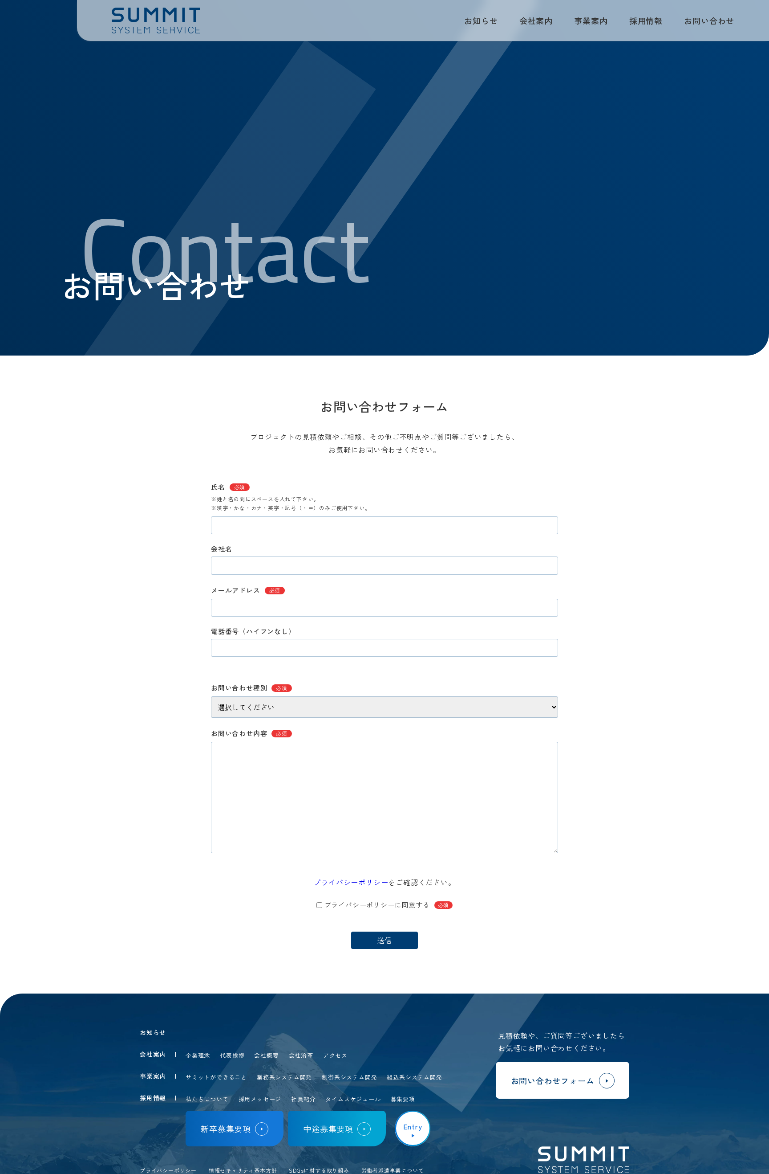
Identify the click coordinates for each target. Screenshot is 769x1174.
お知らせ (481, 20)
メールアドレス (245, 590)
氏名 (228, 487)
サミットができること (216, 1077)
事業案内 (590, 20)
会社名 (221, 548)
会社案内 (536, 20)
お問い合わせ (709, 20)
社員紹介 (303, 1099)
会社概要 (266, 1055)
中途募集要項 (328, 1128)
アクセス (335, 1055)
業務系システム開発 (284, 1077)
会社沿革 (301, 1055)
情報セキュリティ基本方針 (243, 1170)
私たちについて (207, 1099)
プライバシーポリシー (350, 882)
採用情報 (646, 20)
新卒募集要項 (226, 1128)
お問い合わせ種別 (249, 687)
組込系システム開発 (414, 1077)
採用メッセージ (260, 1099)
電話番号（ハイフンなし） (253, 631)
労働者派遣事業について (392, 1170)
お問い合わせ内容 (249, 733)
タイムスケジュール (352, 1099)
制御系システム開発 (349, 1077)
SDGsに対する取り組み (319, 1170)
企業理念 (198, 1055)
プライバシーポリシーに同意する (386, 904)
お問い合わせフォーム (553, 1080)
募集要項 (403, 1099)
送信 (384, 940)
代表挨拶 (232, 1055)
